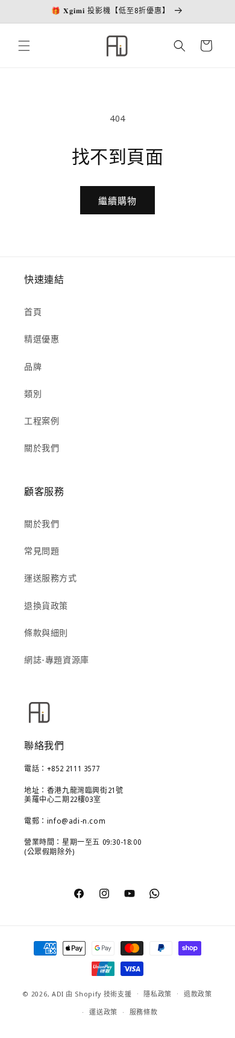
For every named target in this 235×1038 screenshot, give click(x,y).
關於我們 (41, 447)
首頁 (33, 311)
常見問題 (41, 550)
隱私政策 (157, 993)
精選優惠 (41, 338)
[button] (24, 46)
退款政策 (198, 993)
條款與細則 (46, 632)
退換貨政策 (46, 605)
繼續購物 (117, 200)
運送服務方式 (50, 577)
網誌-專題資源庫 (56, 659)
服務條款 (144, 1011)
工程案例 (41, 420)
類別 (33, 393)
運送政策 (103, 1011)
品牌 (33, 366)
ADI (58, 993)
